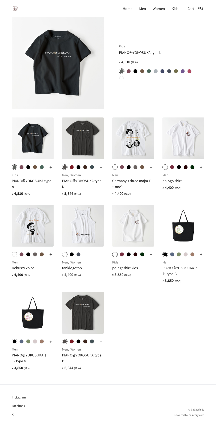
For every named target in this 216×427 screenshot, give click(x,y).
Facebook (18, 406)
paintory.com (196, 415)
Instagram (19, 397)
